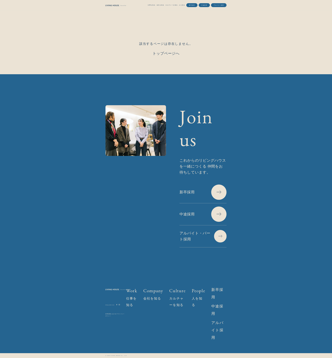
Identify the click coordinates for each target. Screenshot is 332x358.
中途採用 (204, 5)
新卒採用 (192, 5)
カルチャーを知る (171, 5)
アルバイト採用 (219, 5)
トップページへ (166, 53)
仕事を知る (151, 5)
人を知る (182, 5)
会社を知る (160, 5)
